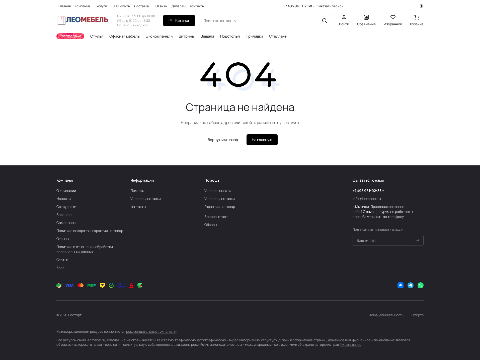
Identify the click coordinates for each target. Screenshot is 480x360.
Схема (368, 211)
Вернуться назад (223, 139)
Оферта (418, 315)
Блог (60, 267)
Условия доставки (145, 198)
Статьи (62, 259)
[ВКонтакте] (400, 285)
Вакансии (64, 214)
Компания (65, 180)
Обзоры (210, 224)
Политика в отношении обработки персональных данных (84, 249)
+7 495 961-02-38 (297, 6)
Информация (142, 180)
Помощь (137, 190)
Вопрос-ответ (216, 216)
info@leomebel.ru (367, 198)
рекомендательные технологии (151, 331)
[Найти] (324, 20)
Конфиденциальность (386, 315)
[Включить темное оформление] (422, 6)
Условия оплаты (217, 190)
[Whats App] (421, 285)
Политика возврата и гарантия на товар (89, 230)
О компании (66, 190)
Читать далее (350, 344)
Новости (63, 198)
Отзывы (62, 238)
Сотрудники (66, 206)
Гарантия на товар (219, 206)
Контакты (138, 206)
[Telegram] (411, 285)
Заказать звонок (330, 6)
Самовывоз (65, 222)
